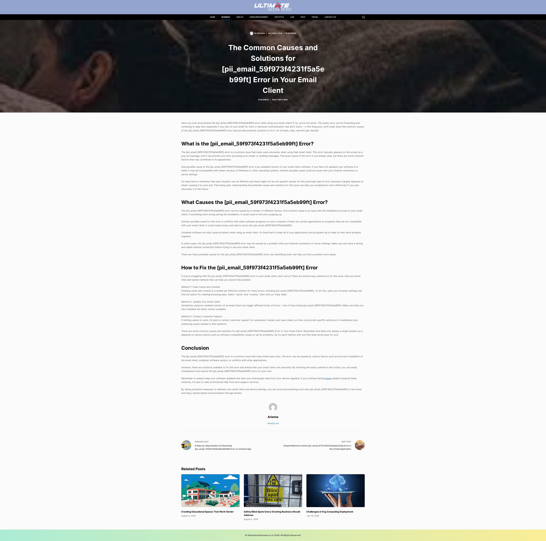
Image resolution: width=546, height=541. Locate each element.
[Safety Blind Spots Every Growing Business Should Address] (273, 490)
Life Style (279, 17)
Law (292, 17)
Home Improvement (259, 17)
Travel (315, 17)
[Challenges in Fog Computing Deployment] (335, 490)
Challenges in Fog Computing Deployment (329, 511)
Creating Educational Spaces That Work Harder (207, 511)
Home (212, 17)
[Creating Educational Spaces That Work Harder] (210, 490)
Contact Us (330, 17)
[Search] (363, 17)
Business (226, 17)
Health (239, 17)
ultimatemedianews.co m (260, 535)
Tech (302, 17)
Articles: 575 (273, 423)
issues (328, 378)
